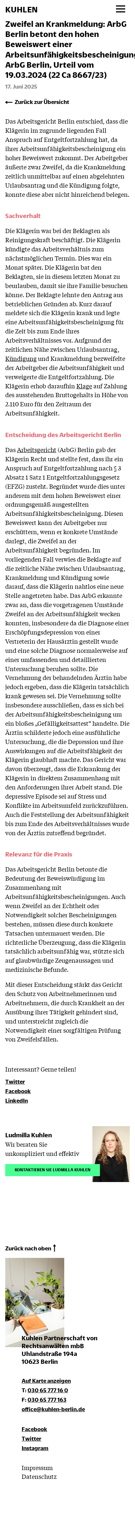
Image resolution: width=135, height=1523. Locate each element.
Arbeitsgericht (36, 449)
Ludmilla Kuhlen (28, 1134)
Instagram (35, 1448)
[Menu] (120, 9)
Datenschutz (39, 1476)
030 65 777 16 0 (48, 1390)
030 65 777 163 (47, 1399)
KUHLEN (21, 9)
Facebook (18, 1091)
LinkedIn (16, 1100)
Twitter (15, 1081)
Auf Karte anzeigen (46, 1381)
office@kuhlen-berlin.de (53, 1409)
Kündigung (21, 358)
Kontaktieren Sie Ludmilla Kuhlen (52, 1169)
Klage (84, 385)
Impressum (37, 1467)
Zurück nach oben (28, 1248)
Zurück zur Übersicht (42, 102)
